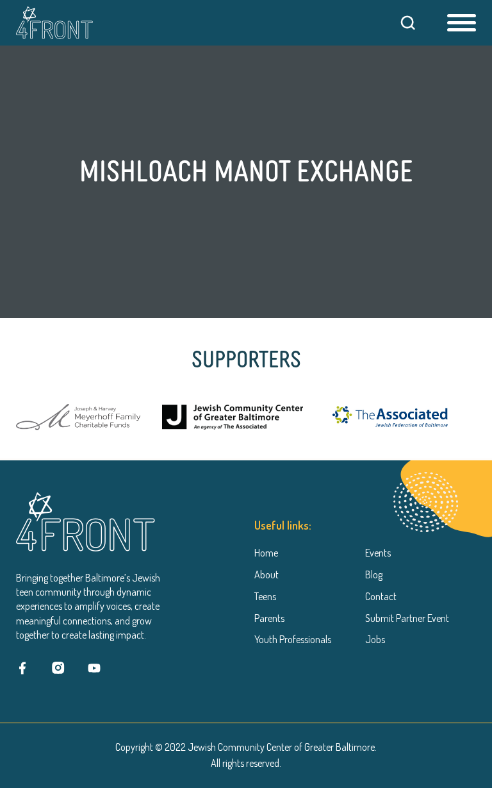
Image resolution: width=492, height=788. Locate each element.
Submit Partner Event (407, 618)
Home (266, 552)
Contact (381, 596)
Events (378, 552)
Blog (373, 574)
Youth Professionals (292, 639)
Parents (269, 618)
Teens (265, 596)
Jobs (375, 639)
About (266, 574)
